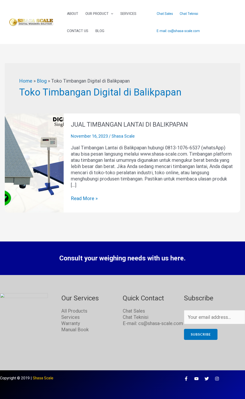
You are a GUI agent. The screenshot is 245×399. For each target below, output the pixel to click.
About (72, 13)
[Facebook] (186, 379)
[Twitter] (207, 379)
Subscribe (201, 334)
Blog (99, 31)
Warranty (70, 323)
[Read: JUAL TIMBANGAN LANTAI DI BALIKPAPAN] (34, 162)
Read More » (84, 198)
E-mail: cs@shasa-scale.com (178, 31)
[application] (111, 13)
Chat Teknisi (189, 14)
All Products (74, 311)
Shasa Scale (43, 378)
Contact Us (77, 31)
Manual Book (75, 329)
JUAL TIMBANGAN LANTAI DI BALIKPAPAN (129, 124)
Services (128, 13)
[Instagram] (217, 379)
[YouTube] (196, 379)
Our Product (97, 13)
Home (25, 81)
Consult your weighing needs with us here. (122, 258)
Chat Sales (165, 14)
